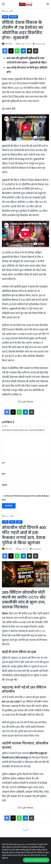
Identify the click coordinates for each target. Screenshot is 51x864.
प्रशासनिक (13, 16)
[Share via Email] (29, 50)
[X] (11, 50)
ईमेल (4, 474)
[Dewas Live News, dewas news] (25, 4)
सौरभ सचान (8, 44)
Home (6, 11)
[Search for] (47, 5)
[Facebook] (4, 50)
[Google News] (25, 402)
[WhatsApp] (17, 50)
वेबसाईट (4, 485)
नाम (3, 463)
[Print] (35, 50)
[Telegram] (23, 50)
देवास (11, 11)
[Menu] (3, 5)
